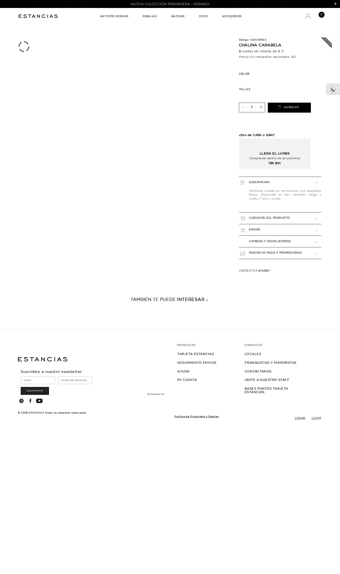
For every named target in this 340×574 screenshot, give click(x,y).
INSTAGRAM (21, 401)
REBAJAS (150, 16)
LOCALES (253, 354)
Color (244, 74)
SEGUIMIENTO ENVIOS (196, 362)
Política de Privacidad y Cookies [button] (196, 416)
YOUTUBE (39, 401)
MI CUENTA (187, 379)
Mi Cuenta (307, 15)
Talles (244, 89)
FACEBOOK (30, 401)
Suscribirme (35, 390)
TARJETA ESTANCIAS (195, 354)
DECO (203, 16)
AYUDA (183, 371)
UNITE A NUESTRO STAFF (267, 379)
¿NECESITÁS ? (255, 271)
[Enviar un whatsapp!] (333, 89)
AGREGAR (291, 107)
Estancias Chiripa (38, 16)
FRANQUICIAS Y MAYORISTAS (270, 362)
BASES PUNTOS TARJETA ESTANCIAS (266, 390)
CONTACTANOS (258, 371)
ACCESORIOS (232, 16)
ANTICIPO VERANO (114, 16)
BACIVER (178, 16)
